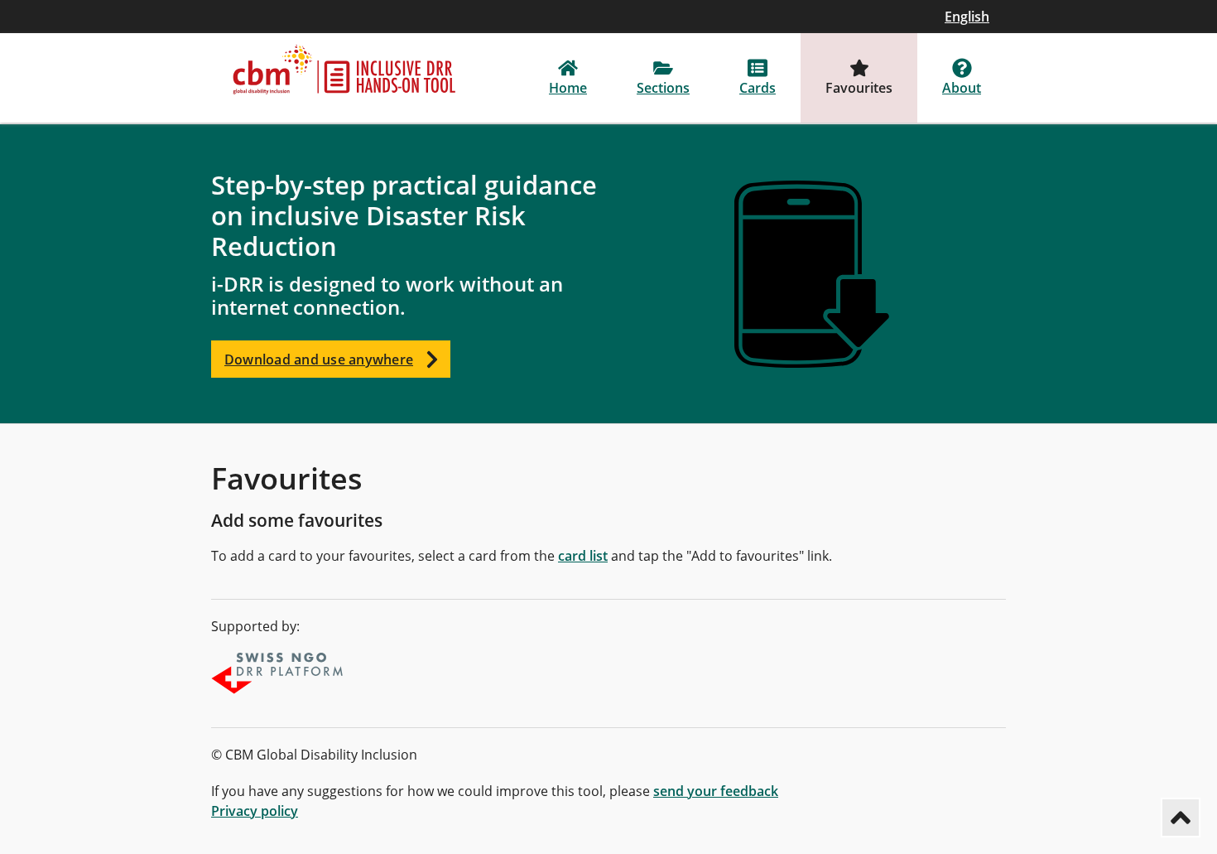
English (967, 16)
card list (583, 556)
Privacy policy (254, 811)
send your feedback (715, 791)
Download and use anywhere (318, 359)
